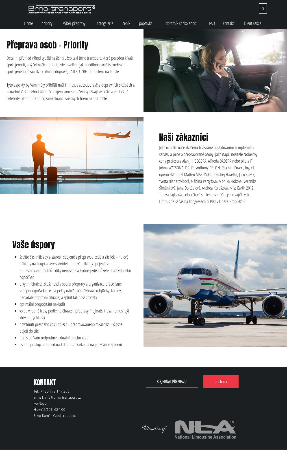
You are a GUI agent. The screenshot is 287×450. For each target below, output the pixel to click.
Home (28, 23)
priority (46, 23)
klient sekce (252, 23)
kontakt (228, 23)
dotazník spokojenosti (182, 23)
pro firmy (221, 381)
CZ (262, 8)
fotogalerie (105, 23)
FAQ (212, 23)
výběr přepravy (74, 23)
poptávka (145, 23)
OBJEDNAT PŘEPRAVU (172, 381)
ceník (126, 23)
